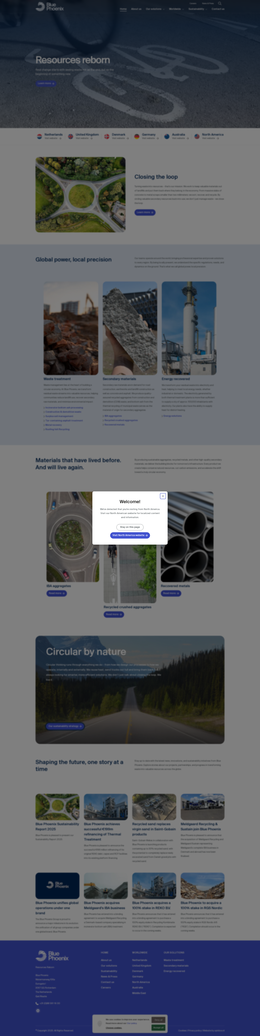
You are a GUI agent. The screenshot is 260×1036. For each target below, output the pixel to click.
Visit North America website (128, 535)
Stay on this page (130, 527)
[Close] (163, 496)
